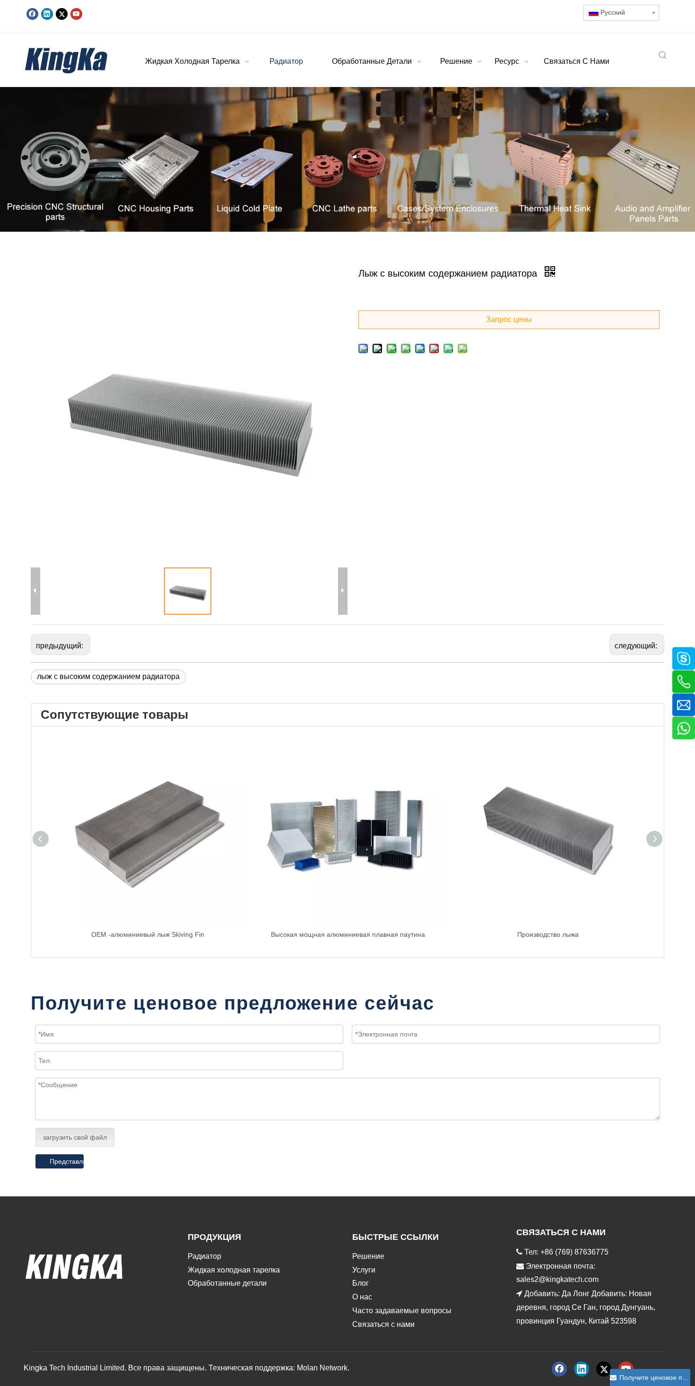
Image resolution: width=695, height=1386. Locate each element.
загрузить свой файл (75, 1137)
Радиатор (204, 1256)
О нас (362, 1297)
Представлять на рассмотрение (67, 1161)
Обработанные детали (227, 1283)
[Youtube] (76, 14)
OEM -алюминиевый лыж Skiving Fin (147, 934)
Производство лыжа (548, 934)
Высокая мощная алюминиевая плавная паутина (348, 934)
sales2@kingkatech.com (557, 1279)
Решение (368, 1256)
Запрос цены (509, 319)
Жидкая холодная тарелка (234, 1270)
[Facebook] (32, 14)
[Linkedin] (47, 14)
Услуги (363, 1270)
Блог (360, 1283)
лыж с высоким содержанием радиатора (108, 676)
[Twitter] (62, 14)
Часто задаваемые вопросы (402, 1311)
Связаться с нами (383, 1324)
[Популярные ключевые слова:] (662, 55)
